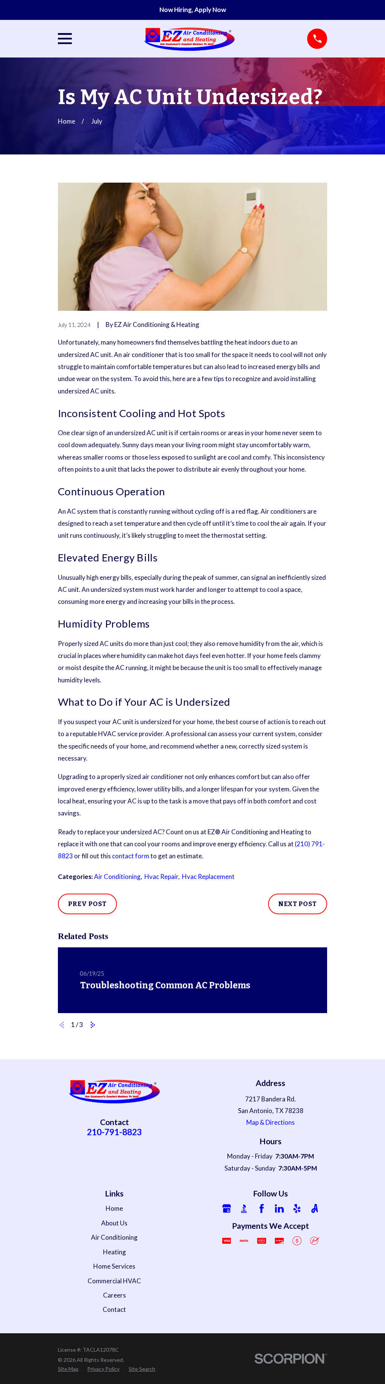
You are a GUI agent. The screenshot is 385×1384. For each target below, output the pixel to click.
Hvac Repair (161, 876)
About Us (114, 1223)
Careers (114, 1295)
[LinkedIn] (279, 1208)
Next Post (297, 904)
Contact (114, 1309)
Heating (114, 1252)
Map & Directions (270, 1122)
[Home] (190, 38)
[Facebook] (261, 1208)
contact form (130, 856)
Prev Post (87, 904)
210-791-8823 (114, 1132)
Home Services (114, 1266)
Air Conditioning (117, 876)
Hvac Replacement (208, 876)
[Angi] (314, 1208)
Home (114, 1208)
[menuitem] (68, 1369)
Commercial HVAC (114, 1281)
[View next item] (93, 1025)
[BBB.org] (244, 1208)
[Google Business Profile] (226, 1208)
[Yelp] (297, 1208)
